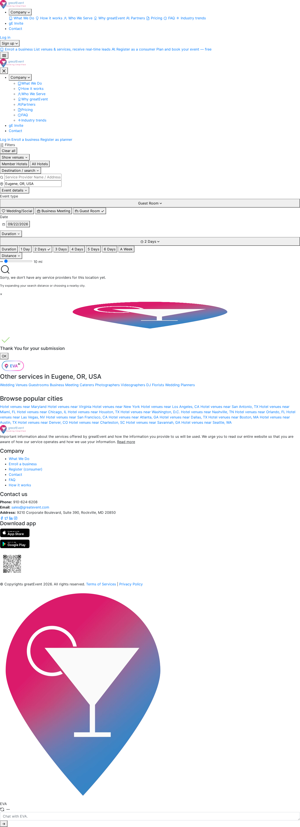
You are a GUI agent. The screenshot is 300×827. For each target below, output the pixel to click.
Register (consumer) (25, 469)
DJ (148, 385)
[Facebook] (2, 518)
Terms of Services (101, 584)
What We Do (19, 458)
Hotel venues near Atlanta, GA (134, 417)
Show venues (13, 157)
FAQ (12, 480)
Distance (9, 255)
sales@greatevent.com (30, 507)
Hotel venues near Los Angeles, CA (171, 406)
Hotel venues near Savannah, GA (153, 422)
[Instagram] (15, 518)
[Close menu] (4, 70)
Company (19, 12)
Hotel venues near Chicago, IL (42, 412)
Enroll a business (25, 139)
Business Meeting (64, 385)
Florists (158, 385)
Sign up (8, 43)
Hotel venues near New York (116, 406)
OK (4, 356)
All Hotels (40, 164)
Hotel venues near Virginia (70, 406)
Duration (9, 234)
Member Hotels (14, 164)
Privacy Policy (131, 584)
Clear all (8, 150)
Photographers (107, 385)
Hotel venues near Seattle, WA (206, 422)
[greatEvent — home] (150, 4)
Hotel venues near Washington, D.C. (151, 412)
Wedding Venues (13, 385)
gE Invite (16, 23)
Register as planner (56, 139)
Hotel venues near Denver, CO (43, 422)
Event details (13, 190)
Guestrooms (39, 385)
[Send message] (3, 823)
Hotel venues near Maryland (24, 406)
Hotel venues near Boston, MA (234, 417)
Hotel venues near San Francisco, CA (77, 417)
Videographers (133, 385)
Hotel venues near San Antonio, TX (230, 406)
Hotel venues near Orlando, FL (260, 412)
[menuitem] (22, 18)
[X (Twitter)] (7, 518)
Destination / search (19, 170)
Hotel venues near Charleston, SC (97, 422)
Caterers (87, 385)
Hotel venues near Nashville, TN (208, 412)
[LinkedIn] (11, 518)
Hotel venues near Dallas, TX (184, 417)
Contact (15, 28)
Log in (5, 37)
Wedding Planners (180, 385)
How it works (20, 485)
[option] (17, 211)
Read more (126, 442)
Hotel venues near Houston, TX (94, 412)
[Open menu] (4, 55)
